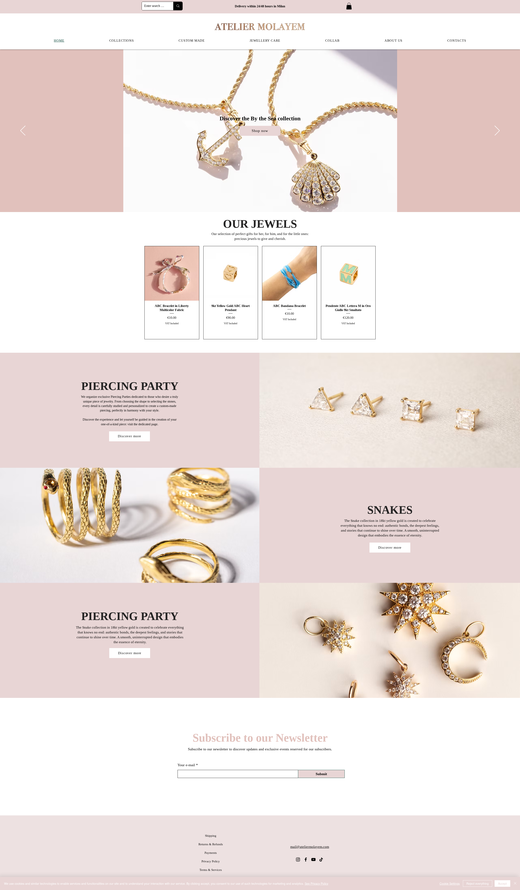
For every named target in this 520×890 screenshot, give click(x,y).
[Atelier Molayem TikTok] (321, 859)
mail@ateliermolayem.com (309, 847)
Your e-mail (186, 765)
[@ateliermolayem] (298, 859)
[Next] (497, 131)
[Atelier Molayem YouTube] (313, 859)
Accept (502, 883)
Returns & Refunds (210, 844)
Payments (211, 852)
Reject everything (477, 883)
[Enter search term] (177, 6)
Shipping (210, 835)
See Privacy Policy (316, 883)
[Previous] (22, 131)
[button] (349, 6)
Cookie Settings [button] (450, 883)
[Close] (515, 883)
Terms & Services (210, 870)
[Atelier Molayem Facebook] (305, 859)
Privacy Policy (211, 861)
